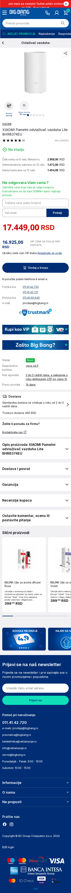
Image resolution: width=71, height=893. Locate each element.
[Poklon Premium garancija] (9, 105)
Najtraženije (46, 33)
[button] (35, 404)
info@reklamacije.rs (14, 748)
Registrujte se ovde (49, 253)
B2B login (8, 847)
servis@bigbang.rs (14, 754)
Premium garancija (9, 115)
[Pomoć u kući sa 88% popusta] (24, 105)
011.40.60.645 (31, 297)
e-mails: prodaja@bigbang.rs (20, 728)
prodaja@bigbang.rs (35, 303)
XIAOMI (6, 124)
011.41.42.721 (30, 292)
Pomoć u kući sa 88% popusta (24, 113)
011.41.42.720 (31, 286)
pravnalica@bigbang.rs (16, 734)
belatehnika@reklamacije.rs (19, 741)
